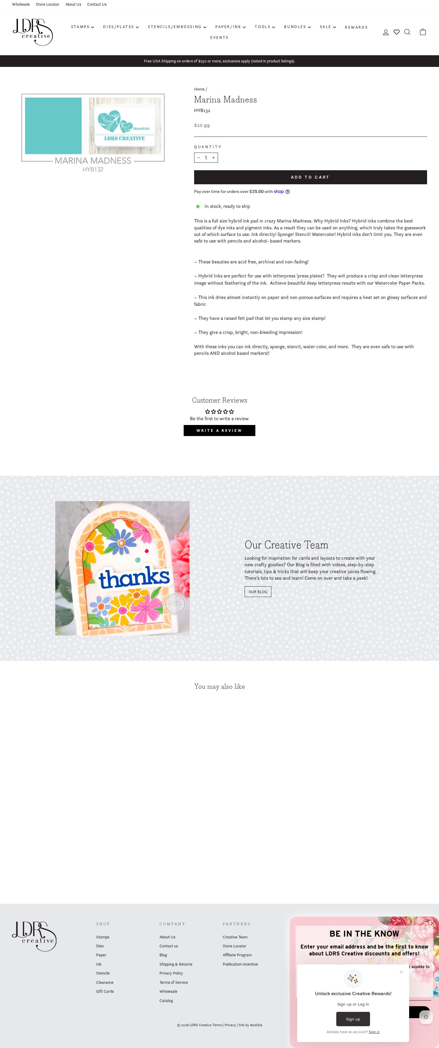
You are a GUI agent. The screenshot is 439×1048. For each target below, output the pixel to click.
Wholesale (21, 4)
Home (199, 89)
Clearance (104, 982)
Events (219, 37)
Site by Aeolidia (250, 1025)
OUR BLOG (258, 591)
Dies (100, 945)
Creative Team (235, 937)
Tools (263, 26)
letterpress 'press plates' (298, 276)
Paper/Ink (228, 26)
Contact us (168, 945)
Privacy (230, 1025)
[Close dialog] (432, 923)
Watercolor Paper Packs (399, 283)
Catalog (166, 1000)
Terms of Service (173, 982)
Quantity (208, 147)
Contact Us (97, 4)
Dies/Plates (118, 26)
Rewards (356, 27)
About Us (73, 4)
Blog (163, 954)
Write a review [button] (219, 430)
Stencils (103, 973)
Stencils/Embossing (175, 26)
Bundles (295, 26)
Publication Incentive (240, 964)
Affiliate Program (237, 954)
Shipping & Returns (175, 964)
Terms (217, 1025)
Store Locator (47, 4)
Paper (101, 954)
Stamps (80, 26)
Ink (98, 964)
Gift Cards (105, 991)
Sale (325, 26)
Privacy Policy (171, 973)
